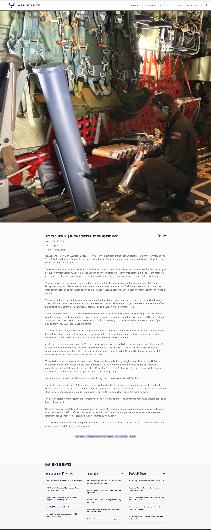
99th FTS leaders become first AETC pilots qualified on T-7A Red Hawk (147, 499)
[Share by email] (164, 235)
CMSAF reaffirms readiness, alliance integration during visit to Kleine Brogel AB (62, 499)
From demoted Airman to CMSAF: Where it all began (64, 481)
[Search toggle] (207, 5)
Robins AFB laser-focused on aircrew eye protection (105, 519)
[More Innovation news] (122, 473)
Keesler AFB (80, 436)
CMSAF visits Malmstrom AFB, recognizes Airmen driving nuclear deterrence (63, 489)
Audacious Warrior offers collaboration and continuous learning (144, 489)
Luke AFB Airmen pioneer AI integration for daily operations (104, 491)
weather (132, 436)
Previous (10, 116)
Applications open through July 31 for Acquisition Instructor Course (146, 518)
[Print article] (159, 235)
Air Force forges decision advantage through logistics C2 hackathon (144, 508)
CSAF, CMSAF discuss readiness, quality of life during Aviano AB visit (62, 515)
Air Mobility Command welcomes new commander (146, 481)
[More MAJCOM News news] (164, 473)
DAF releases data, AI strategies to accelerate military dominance (103, 510)
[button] (3, 5)
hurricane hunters (121, 436)
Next (200, 116)
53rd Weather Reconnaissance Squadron (99, 436)
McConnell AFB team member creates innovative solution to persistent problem (104, 482)
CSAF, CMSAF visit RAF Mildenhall (57, 507)
